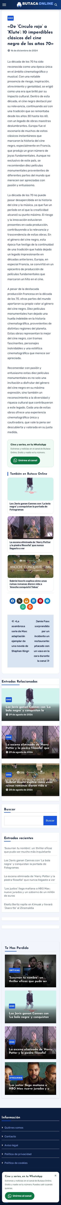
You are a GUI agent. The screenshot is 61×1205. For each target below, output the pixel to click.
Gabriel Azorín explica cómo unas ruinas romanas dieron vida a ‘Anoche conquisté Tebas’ (29, 786)
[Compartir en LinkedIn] (33, 601)
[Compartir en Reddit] (30, 607)
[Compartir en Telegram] (47, 601)
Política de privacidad (18, 1154)
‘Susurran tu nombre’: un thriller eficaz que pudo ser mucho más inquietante (28, 981)
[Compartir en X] (19, 601)
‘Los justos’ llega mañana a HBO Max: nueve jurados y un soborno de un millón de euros (29, 892)
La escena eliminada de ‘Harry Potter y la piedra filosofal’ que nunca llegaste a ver (27, 748)
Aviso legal (11, 1145)
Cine (10, 18)
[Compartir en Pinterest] (40, 601)
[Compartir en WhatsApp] (23, 607)
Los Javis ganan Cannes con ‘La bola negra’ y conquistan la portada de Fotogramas (28, 711)
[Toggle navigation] (4, 5)
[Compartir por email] (26, 601)
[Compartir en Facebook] (12, 601)
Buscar (10, 809)
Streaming (16, 1078)
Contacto (10, 1136)
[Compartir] (37, 607)
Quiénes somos (14, 1127)
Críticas (14, 970)
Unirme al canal (27, 460)
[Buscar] (55, 4)
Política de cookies (16, 1162)
